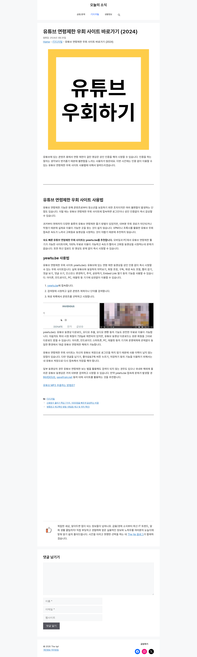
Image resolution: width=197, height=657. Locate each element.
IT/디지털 (95, 14)
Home (46, 41)
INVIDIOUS (49, 377)
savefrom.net (64, 377)
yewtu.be (52, 285)
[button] (119, 15)
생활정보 (108, 14)
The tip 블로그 (136, 534)
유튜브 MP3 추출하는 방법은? (59, 385)
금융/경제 (81, 14)
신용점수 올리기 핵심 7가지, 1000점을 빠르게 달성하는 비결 (73, 403)
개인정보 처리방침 (51, 650)
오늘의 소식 (98, 5)
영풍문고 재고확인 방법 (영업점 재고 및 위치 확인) (68, 407)
